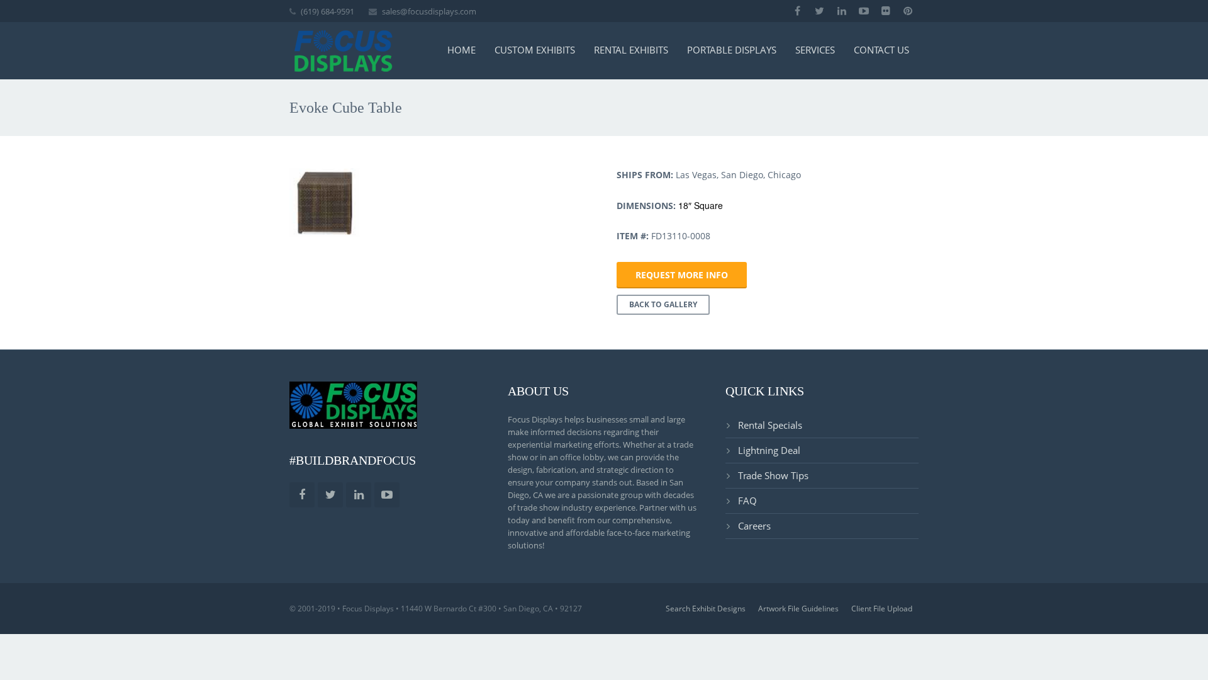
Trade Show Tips (773, 475)
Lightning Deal (769, 450)
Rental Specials (770, 425)
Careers (754, 525)
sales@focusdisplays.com (429, 11)
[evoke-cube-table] (324, 202)
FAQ (747, 500)
